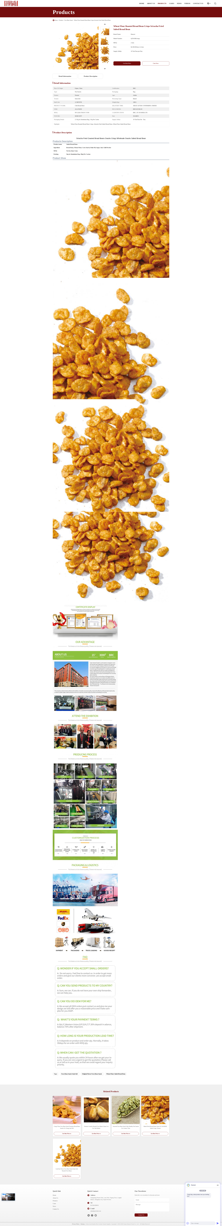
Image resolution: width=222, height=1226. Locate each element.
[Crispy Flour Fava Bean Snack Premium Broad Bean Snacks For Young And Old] (67, 1110)
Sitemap (83, 1224)
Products (61, 20)
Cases (54, 1203)
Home (141, 3)
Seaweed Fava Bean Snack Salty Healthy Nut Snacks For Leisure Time (126, 1127)
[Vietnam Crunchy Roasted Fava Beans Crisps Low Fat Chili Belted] (96, 1110)
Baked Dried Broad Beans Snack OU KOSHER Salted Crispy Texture (155, 1127)
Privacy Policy (75, 1224)
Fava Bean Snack (68, 20)
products (162, 3)
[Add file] (187, 1223)
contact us (198, 3)
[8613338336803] (95, 1216)
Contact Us (56, 1209)
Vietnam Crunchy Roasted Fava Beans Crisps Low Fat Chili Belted (96, 1127)
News (54, 1206)
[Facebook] (92, 1216)
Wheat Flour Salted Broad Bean (115, 1074)
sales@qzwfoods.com (95, 1211)
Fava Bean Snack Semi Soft (69, 1074)
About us (55, 1198)
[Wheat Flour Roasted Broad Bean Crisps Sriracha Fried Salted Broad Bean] (76, 46)
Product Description (90, 76)
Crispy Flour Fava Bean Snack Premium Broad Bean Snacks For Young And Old (67, 1127)
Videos (187, 3)
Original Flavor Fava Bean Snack (92, 1074)
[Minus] (218, 1185)
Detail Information (65, 76)
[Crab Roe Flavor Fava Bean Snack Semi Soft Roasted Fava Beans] (67, 1152)
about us (151, 3)
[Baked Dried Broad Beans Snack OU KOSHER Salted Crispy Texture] (155, 1110)
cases (171, 3)
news (179, 3)
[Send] (217, 1223)
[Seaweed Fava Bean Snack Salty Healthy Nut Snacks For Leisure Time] (126, 1110)
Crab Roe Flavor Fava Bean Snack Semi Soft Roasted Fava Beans (67, 1170)
